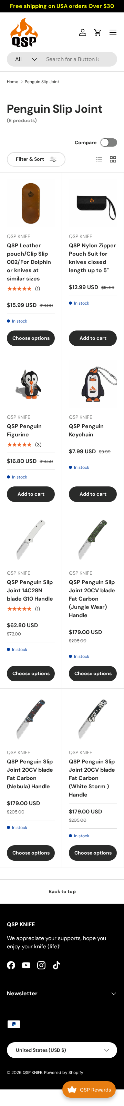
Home (12, 82)
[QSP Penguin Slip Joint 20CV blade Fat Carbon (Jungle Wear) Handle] (93, 540)
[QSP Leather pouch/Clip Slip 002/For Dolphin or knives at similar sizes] (31, 203)
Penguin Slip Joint (42, 82)
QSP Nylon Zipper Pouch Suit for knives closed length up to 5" (92, 258)
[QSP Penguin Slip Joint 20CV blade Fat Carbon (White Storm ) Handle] (93, 719)
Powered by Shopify (63, 1072)
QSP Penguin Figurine (24, 430)
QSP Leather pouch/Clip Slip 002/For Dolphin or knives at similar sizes (29, 262)
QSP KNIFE (32, 1072)
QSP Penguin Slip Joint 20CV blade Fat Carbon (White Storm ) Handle (92, 778)
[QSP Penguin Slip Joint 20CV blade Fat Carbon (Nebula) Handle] (31, 719)
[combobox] (62, 59)
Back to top (62, 891)
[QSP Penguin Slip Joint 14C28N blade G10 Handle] (31, 540)
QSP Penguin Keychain (86, 430)
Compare (85, 142)
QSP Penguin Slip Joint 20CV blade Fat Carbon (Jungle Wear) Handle (92, 599)
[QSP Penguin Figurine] (31, 384)
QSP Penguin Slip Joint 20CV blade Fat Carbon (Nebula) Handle (30, 774)
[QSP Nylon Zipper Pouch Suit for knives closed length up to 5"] (93, 203)
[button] (97, 32)
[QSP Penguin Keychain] (93, 384)
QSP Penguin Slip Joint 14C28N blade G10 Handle (30, 590)
